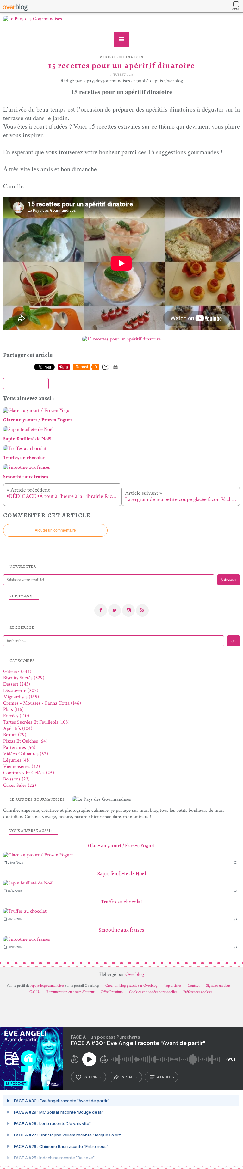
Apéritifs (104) (17, 728)
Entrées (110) (16, 716)
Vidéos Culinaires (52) (25, 753)
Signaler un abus (218, 985)
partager (129, 1077)
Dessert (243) (16, 684)
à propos (165, 1077)
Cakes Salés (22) (19, 785)
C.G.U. (34, 991)
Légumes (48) (17, 760)
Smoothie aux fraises (121, 930)
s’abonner (92, 1077)
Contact (194, 985)
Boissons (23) (16, 779)
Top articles (172, 985)
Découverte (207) (20, 690)
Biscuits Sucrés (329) (23, 678)
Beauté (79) (14, 734)
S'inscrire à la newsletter (26, 384)
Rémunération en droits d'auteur (70, 991)
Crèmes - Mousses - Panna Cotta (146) (42, 703)
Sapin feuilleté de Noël (121, 873)
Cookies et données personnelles (153, 991)
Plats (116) (13, 709)
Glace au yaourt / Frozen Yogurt (121, 845)
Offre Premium (112, 991)
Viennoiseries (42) (21, 766)
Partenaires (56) (19, 747)
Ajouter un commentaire (55, 530)
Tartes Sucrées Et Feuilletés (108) (36, 722)
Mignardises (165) (21, 697)
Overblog (134, 974)
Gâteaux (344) (17, 671)
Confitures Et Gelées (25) (28, 772)
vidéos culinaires (122, 57)
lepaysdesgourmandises (47, 985)
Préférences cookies (197, 991)
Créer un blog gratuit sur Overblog (131, 985)
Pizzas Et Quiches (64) (25, 741)
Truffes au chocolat (121, 901)
